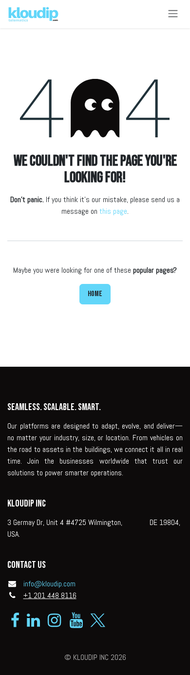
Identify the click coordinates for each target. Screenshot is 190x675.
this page (113, 211)
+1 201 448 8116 (49, 595)
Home (95, 294)
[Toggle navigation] (173, 14)
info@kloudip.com (49, 584)
